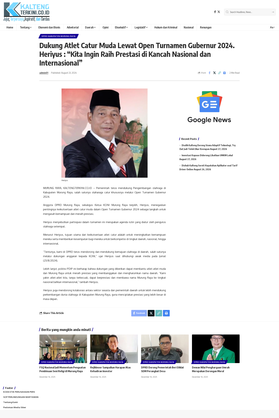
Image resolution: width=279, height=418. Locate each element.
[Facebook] (215, 12)
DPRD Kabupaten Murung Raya (59, 36)
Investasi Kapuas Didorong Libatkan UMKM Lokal (207, 155)
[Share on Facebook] (209, 72)
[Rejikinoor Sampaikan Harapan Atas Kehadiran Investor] (114, 348)
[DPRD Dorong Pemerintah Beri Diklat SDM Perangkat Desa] (165, 348)
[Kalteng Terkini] (26, 12)
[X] (219, 12)
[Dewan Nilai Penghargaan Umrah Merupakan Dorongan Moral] (216, 348)
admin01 (43, 72)
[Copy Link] (219, 72)
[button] (272, 27)
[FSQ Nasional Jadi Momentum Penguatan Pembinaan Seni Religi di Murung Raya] (63, 348)
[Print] (224, 72)
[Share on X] (214, 72)
